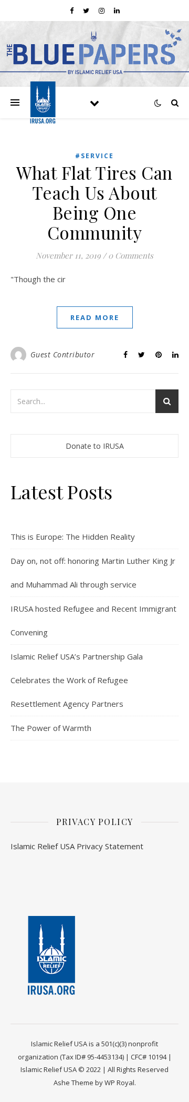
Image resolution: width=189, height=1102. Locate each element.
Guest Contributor (62, 354)
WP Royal (119, 1082)
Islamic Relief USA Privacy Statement (76, 846)
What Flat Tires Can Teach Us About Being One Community (94, 202)
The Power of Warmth (50, 728)
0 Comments (130, 255)
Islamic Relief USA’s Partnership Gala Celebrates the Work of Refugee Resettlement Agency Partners (76, 680)
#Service (94, 155)
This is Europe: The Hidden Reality (72, 536)
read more (94, 317)
